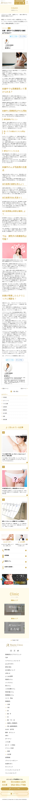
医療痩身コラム (9, 695)
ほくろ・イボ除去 (10, 745)
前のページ (5, 388)
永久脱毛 (5, 413)
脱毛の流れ (8, 667)
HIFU (6, 735)
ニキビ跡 (7, 742)
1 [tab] (6, 587)
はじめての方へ (9, 664)
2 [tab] (9, 587)
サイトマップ (9, 766)
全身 (8, 704)
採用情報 (7, 757)
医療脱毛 (5, 410)
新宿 (8, 751)
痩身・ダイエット (10, 732)
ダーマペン (8, 738)
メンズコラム (9, 682)
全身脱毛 (5, 406)
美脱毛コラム (9, 679)
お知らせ (7, 673)
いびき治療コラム (10, 688)
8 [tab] (22, 587)
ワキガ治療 (5, 403)
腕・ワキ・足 (11, 720)
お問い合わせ (15, 793)
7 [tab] (20, 587)
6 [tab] (18, 587)
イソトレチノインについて (12, 770)
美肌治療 (5, 419)
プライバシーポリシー (11, 760)
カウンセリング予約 (15, 788)
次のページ (24, 388)
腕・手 (9, 713)
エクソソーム (6, 400)
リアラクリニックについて (12, 660)
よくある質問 (9, 676)
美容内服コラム (9, 692)
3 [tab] (11, 587)
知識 (4, 416)
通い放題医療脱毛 (12, 726)
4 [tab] (13, 587)
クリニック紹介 (9, 748)
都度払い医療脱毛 (12, 723)
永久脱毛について (10, 670)
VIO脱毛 (5, 397)
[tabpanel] (14, 579)
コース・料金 (9, 698)
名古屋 (9, 754)
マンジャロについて (10, 773)
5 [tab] (15, 587)
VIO (8, 707)
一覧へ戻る (15, 391)
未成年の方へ (9, 763)
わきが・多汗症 (9, 729)
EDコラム (8, 685)
